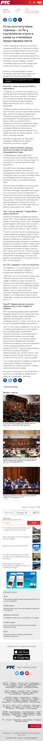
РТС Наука (36, 705)
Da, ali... (6, 596)
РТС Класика (26, 707)
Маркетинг (17, 720)
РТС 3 (20, 705)
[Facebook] (5, 20)
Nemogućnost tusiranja (11, 615)
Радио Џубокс (17, 715)
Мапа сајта (34, 726)
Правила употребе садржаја (29, 733)
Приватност (7, 733)
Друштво (14, 684)
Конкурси (37, 720)
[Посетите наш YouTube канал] (27, 673)
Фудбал (13, 691)
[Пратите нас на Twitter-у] (17, 673)
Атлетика (25, 692)
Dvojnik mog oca (9, 606)
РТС (3, 720)
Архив (24, 716)
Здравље (36, 699)
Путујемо (16, 699)
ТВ (4, 705)
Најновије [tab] (6, 518)
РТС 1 (8, 705)
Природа (25, 700)
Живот (16, 697)
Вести (5, 683)
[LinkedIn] (15, 20)
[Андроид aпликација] (22, 580)
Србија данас (34, 683)
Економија (22, 684)
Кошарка (21, 691)
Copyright (15, 733)
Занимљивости (25, 697)
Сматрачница (9, 687)
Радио (5, 712)
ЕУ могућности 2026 (31, 687)
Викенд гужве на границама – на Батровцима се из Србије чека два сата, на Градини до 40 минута (16, 565)
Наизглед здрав (35, 702)
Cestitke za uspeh (9, 622)
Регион (20, 683)
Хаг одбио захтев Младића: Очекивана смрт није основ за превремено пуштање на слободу (16, 556)
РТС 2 (14, 705)
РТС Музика (20, 708)
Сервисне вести (30, 686)
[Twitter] (10, 20)
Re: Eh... (6, 632)
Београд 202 (16, 713)
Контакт (9, 720)
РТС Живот (16, 707)
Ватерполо (16, 692)
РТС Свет (27, 705)
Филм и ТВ (10, 700)
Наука (18, 700)
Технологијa (7, 699)
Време (20, 686)
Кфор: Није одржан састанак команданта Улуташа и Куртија (16, 538)
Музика (34, 697)
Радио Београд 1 (15, 712)
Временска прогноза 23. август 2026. (15, 546)
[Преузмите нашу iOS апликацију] (21, 651)
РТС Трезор (10, 708)
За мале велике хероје (20, 702)
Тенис (28, 691)
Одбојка (35, 691)
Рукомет (8, 692)
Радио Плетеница (28, 713)
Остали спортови (15, 694)
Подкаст (19, 687)
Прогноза (8, 513)
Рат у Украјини (11, 686)
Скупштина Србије (11, 387)
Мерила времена (34, 684)
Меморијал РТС (28, 694)
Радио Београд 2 (29, 712)
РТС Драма (6, 707)
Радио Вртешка (29, 715)
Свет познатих (26, 699)
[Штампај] (20, 20)
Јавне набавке (28, 720)
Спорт (6, 691)
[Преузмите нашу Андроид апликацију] (21, 657)
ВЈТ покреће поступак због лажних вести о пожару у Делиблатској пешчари (16, 529)
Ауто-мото (34, 692)
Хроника (6, 684)
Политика (12, 683)
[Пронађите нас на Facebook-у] (22, 673)
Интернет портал (22, 721)
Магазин (8, 697)
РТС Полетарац (31, 708)
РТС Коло (36, 707)
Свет (26, 683)
